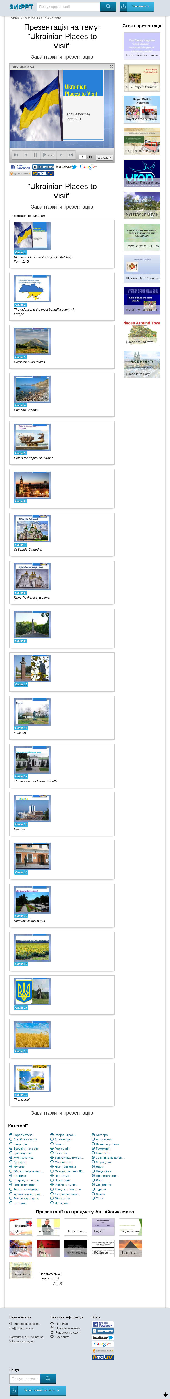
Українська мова (66, 1194)
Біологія (60, 1144)
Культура (20, 1162)
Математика (63, 1162)
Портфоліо (62, 1175)
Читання (20, 1203)
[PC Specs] (103, 1248)
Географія (62, 1148)
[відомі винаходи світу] (130, 1227)
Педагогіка (103, 1171)
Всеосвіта (63, 1337)
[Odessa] (32, 808)
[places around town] (142, 332)
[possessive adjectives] (21, 1270)
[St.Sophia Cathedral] (32, 528)
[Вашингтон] (130, 1248)
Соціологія (103, 1184)
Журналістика (23, 1157)
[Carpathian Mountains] (32, 340)
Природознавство (26, 1180)
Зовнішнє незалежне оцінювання (111, 1157)
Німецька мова (65, 1166)
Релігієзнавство (24, 1184)
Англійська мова (25, 1139)
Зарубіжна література (70, 1157)
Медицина (103, 1162)
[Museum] (32, 712)
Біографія (21, 1144)
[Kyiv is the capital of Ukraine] (32, 437)
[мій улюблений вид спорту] (75, 1248)
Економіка (103, 1153)
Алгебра (102, 1135)
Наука (100, 1166)
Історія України (65, 1135)
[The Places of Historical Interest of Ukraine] (142, 141)
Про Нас (62, 1323)
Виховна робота (107, 1144)
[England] (21, 1227)
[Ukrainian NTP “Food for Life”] (142, 268)
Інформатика (23, 1135)
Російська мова (66, 1184)
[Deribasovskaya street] (32, 899)
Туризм (101, 1189)
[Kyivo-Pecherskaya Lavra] (32, 576)
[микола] (48, 1227)
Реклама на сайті (68, 1332)
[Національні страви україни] (75, 1227)
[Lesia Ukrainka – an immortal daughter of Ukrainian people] (142, 46)
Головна (14, 18)
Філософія (62, 1198)
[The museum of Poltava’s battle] (32, 760)
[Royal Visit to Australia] (142, 109)
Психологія (63, 1180)
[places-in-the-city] (142, 364)
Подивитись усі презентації (50, 1276)
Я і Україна (62, 1203)
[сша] (21, 1248)
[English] (103, 1227)
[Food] (48, 1248)
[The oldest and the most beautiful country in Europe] (32, 288)
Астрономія (104, 1139)
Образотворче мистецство (29, 1171)
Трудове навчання (68, 1189)
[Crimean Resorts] (32, 388)
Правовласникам (68, 1328)
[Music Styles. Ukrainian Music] (142, 78)
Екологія (61, 1153)
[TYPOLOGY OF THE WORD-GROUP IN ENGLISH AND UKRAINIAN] (142, 237)
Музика (19, 1166)
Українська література (29, 1194)
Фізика (100, 1194)
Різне (99, 1180)
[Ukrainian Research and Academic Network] (142, 173)
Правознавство (107, 1175)
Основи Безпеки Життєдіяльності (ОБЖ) (70, 1171)
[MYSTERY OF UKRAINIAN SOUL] (142, 205)
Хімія (99, 1198)
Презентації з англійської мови (42, 18)
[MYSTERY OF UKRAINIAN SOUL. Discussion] (142, 300)
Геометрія (103, 1148)
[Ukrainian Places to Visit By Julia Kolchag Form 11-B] (32, 236)
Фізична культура (26, 1198)
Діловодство (22, 1153)
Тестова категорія (26, 1189)
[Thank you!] (32, 1078)
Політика (20, 1175)
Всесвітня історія (26, 1148)
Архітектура (63, 1139)
